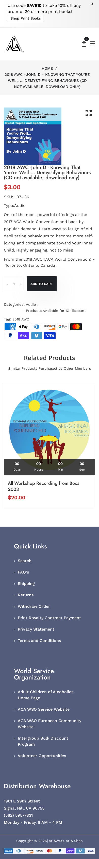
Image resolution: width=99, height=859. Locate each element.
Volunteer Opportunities (42, 755)
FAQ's (23, 572)
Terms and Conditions (39, 640)
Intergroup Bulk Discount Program (43, 741)
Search (24, 560)
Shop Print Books (25, 18)
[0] (84, 44)
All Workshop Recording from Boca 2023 (43, 486)
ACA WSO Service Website (44, 709)
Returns (26, 595)
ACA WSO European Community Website (49, 723)
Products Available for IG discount (56, 311)
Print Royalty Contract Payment (49, 617)
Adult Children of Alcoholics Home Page (45, 694)
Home (47, 68)
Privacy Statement (36, 629)
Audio (31, 304)
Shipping (26, 583)
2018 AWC (20, 319)
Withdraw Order (34, 606)
